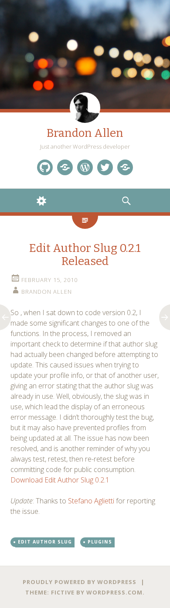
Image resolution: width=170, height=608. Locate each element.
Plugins (100, 542)
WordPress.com (114, 592)
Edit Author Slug (45, 542)
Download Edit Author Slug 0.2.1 (59, 480)
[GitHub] (45, 167)
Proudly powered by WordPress (79, 582)
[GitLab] (65, 167)
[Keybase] (125, 167)
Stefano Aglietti (91, 501)
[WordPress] (85, 167)
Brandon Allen (85, 133)
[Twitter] (105, 167)
